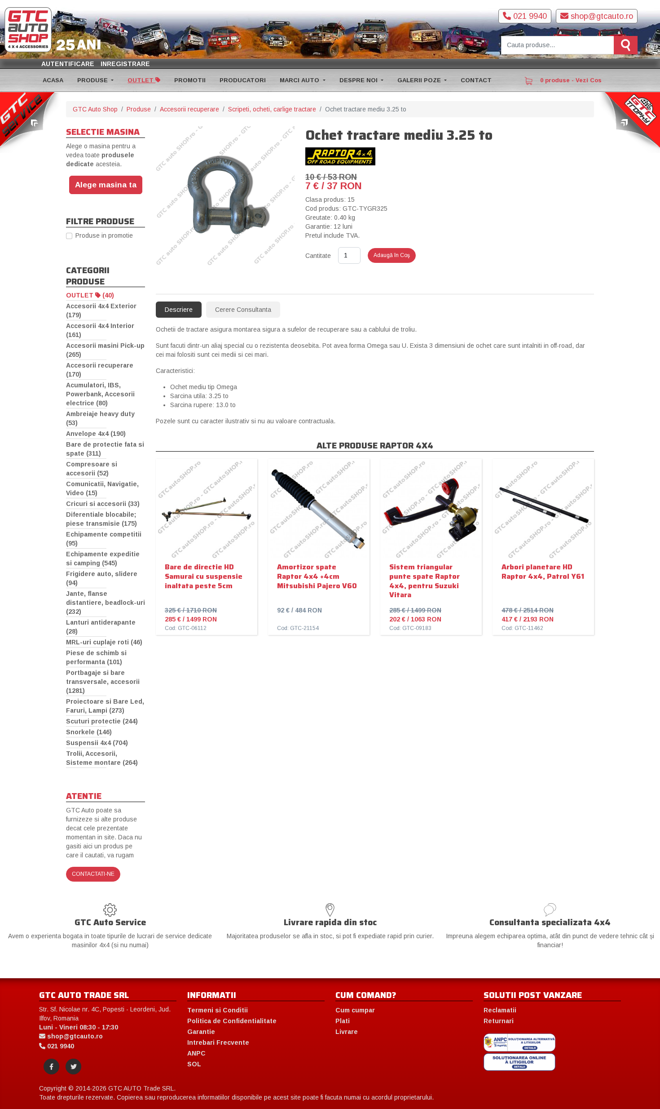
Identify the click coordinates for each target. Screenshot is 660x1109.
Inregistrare (125, 63)
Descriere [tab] (179, 309)
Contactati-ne (93, 874)
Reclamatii (500, 1010)
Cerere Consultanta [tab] (243, 309)
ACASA (53, 80)
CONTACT (476, 80)
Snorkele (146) (89, 732)
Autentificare (67, 63)
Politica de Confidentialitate (232, 1021)
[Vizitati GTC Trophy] (629, 121)
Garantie (201, 1031)
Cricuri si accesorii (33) (103, 503)
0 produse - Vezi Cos (570, 80)
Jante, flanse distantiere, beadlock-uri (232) (105, 602)
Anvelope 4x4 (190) (96, 433)
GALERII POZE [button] (420, 80)
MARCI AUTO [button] (300, 80)
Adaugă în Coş (392, 255)
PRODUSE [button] (93, 80)
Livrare (346, 1031)
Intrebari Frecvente (218, 1042)
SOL (194, 1064)
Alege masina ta (105, 184)
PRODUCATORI (243, 80)
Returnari (499, 1021)
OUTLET (141, 80)
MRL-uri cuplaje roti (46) (104, 642)
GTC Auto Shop (95, 109)
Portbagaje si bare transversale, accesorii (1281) (103, 681)
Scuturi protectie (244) (102, 721)
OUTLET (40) (90, 295)
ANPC (196, 1053)
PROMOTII (190, 80)
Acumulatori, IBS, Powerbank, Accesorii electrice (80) (100, 394)
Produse (139, 109)
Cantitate (318, 255)
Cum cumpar (355, 1010)
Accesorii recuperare (189, 109)
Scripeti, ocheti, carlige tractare (272, 109)
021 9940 (529, 16)
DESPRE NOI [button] (359, 80)
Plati (342, 1021)
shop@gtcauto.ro (600, 16)
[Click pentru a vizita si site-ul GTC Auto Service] (30, 121)
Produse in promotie (104, 235)
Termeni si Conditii (217, 1010)
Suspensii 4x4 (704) (97, 742)
